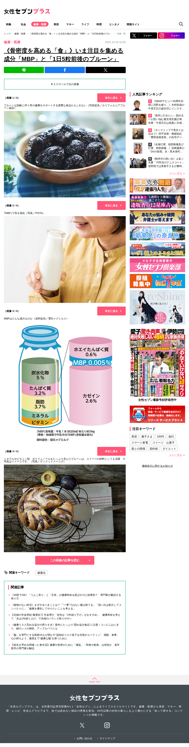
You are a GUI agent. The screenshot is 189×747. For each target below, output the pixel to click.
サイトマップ (107, 738)
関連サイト (133, 24)
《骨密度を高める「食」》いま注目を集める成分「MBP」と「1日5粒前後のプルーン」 (72, 33)
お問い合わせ (84, 738)
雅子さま (146, 436)
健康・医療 (39, 24)
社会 (23, 24)
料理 (99, 24)
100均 (160, 436)
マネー (70, 24)
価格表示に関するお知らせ (157, 465)
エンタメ (114, 24)
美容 (56, 24)
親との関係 (138, 448)
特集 (8, 24)
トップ (7, 33)
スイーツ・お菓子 (163, 442)
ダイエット (169, 448)
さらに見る (175, 173)
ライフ (85, 24)
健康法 (41, 572)
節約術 (154, 448)
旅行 (171, 436)
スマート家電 (139, 442)
